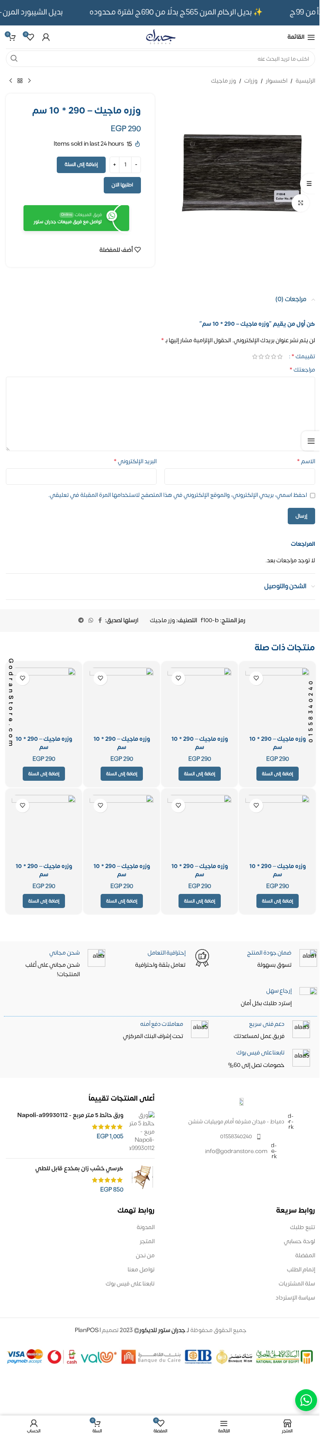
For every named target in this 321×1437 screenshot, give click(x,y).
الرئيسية (305, 81)
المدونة (146, 1227)
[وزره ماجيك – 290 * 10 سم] (277, 699)
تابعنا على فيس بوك (130, 1284)
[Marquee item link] (180, 12)
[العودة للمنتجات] (20, 81)
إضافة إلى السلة (81, 164)
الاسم (306, 461)
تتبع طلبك (302, 1227)
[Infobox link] (161, 1059)
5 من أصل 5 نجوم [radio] (255, 356)
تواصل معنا (141, 1269)
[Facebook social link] (100, 620)
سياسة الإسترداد (295, 1298)
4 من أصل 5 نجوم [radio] (261, 356)
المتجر (147, 1241)
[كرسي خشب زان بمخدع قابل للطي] (142, 1179)
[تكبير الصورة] (300, 203)
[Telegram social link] (81, 620)
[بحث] (14, 59)
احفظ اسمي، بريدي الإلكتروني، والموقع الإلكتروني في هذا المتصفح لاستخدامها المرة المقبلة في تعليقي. (177, 495)
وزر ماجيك (223, 81)
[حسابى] (46, 37)
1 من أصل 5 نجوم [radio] (280, 356)
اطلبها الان (122, 185)
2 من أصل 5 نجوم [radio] (274, 356)
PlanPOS (87, 1330)
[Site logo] (160, 37)
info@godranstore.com (236, 1151)
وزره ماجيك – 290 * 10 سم (277, 743)
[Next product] (10, 81)
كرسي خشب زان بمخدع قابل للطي (79, 1168)
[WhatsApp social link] (91, 620)
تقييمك (303, 356)
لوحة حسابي (299, 1241)
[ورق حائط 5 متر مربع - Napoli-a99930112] (142, 1131)
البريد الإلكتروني (135, 461)
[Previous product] (29, 81)
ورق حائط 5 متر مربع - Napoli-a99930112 (70, 1115)
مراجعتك (302, 370)
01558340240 (236, 1136)
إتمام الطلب (301, 1269)
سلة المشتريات (297, 1284)
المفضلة (305, 1255)
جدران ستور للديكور (162, 1330)
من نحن (145, 1255)
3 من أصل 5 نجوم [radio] (267, 356)
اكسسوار (276, 81)
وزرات (251, 81)
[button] (277, 774)
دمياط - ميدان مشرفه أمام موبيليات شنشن (236, 1121)
